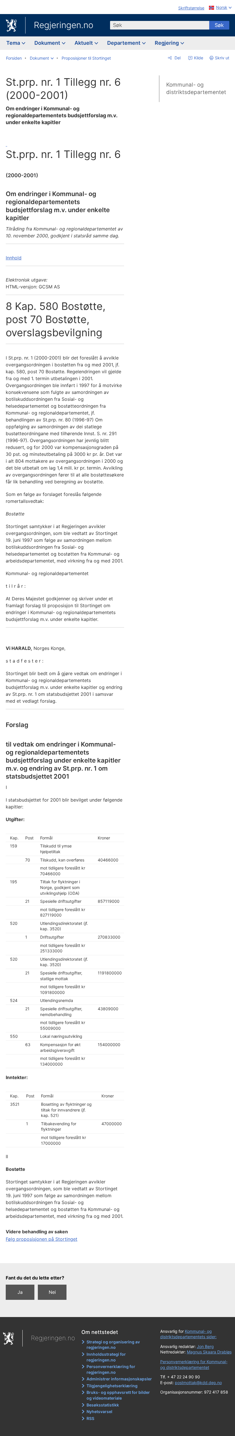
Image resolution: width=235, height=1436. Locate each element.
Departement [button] (124, 43)
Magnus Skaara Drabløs (209, 1351)
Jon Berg (205, 1346)
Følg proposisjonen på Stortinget (41, 1239)
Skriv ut (222, 57)
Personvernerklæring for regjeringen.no (111, 1369)
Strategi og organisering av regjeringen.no (113, 1344)
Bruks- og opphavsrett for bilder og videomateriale (118, 1395)
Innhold (13, 258)
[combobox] (159, 25)
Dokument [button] (47, 43)
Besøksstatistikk (103, 1404)
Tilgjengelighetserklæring (112, 1385)
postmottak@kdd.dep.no (198, 1382)
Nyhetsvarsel (99, 1411)
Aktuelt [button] (84, 43)
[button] (42, 58)
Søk (219, 25)
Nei (52, 1292)
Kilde (198, 57)
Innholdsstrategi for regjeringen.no (106, 1357)
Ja (20, 1292)
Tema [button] (13, 43)
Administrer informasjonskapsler (119, 1378)
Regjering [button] (167, 43)
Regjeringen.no (63, 25)
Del (177, 57)
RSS (90, 1418)
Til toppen (66, 1254)
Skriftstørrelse (191, 7)
